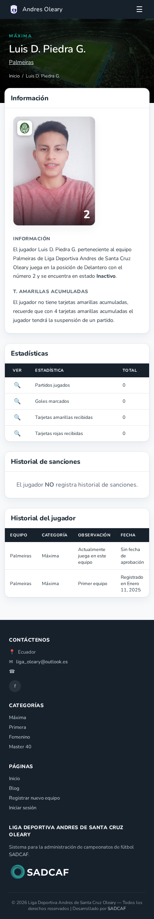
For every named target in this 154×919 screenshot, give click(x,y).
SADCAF (18, 854)
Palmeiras (21, 62)
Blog (14, 788)
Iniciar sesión (22, 807)
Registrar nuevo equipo (34, 798)
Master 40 (20, 746)
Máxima (17, 717)
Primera (17, 727)
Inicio (14, 76)
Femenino (19, 737)
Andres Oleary (42, 9)
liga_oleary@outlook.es (42, 661)
